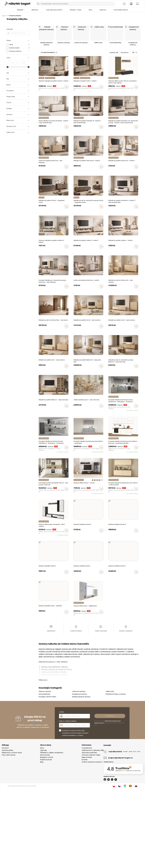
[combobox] (75, 4)
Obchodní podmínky (89, 753)
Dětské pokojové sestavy (81, 697)
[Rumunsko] (130, 786)
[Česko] (119, 786)
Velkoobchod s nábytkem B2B (93, 750)
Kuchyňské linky (44, 694)
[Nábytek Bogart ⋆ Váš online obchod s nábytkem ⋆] (17, 3)
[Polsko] (114, 786)
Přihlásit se (109, 716)
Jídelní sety (110, 691)
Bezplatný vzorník (46, 757)
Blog (41, 762)
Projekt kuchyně (46, 760)
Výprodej (43, 750)
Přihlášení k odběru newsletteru (51, 753)
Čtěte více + (43, 680)
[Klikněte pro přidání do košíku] (66, 87)
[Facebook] (105, 779)
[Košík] (137, 3)
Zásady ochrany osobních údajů (112, 720)
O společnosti (87, 748)
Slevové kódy (45, 755)
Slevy (42, 748)
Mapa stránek (87, 757)
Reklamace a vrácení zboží (12, 753)
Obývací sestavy (45, 691)
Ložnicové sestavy (78, 691)
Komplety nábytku (15, 15)
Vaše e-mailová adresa (67, 721)
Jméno (61, 712)
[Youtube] (112, 779)
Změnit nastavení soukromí (92, 762)
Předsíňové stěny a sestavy (116, 694)
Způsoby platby (7, 750)
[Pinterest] (115, 779)
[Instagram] (108, 779)
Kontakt (84, 760)
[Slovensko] (136, 786)
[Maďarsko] (125, 786)
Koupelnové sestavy (79, 694)
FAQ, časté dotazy (8, 755)
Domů (5, 15)
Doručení (5, 748)
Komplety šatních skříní (47, 697)
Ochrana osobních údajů (91, 755)
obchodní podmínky (99, 723)
